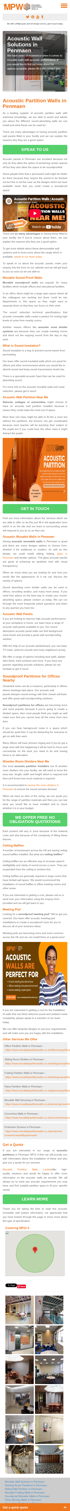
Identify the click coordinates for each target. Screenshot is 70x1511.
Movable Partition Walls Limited (27, 1169)
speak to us (34, 149)
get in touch (35, 508)
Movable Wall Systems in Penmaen (25, 1481)
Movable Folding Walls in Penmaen (25, 1492)
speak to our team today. (28, 256)
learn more (35, 1199)
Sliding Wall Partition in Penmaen (23, 1488)
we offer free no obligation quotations (34, 819)
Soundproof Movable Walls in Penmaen (27, 1496)
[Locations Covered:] (4, 5)
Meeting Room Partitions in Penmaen (26, 1485)
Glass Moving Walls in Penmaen (23, 1499)
